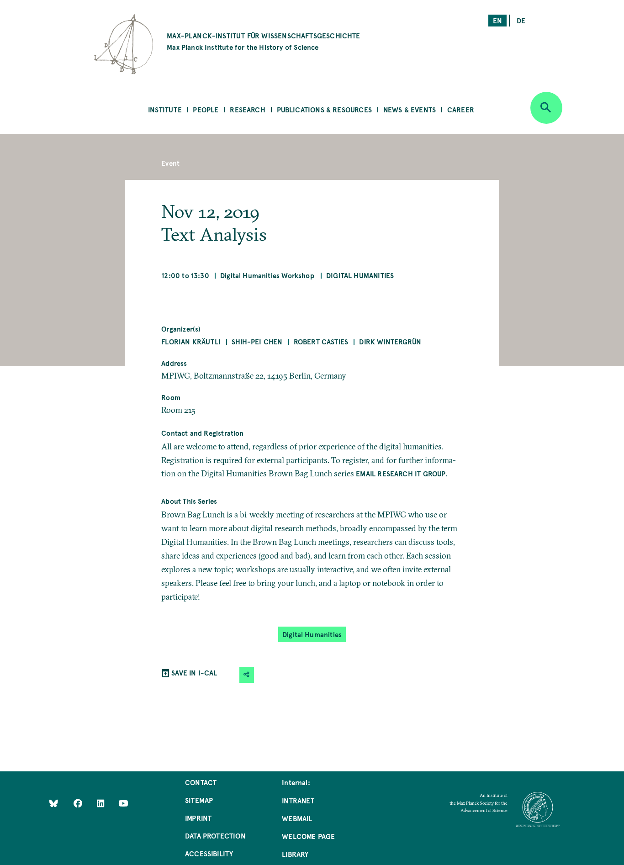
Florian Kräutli (191, 341)
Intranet (298, 800)
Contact (201, 782)
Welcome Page (308, 836)
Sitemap (199, 800)
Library (295, 854)
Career (460, 109)
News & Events (409, 109)
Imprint (198, 818)
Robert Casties (321, 341)
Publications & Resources (324, 109)
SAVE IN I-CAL (194, 672)
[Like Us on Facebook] (79, 803)
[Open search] (546, 108)
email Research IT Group (400, 473)
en (497, 20)
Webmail (297, 818)
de (521, 20)
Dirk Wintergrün (390, 341)
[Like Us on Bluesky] (53, 803)
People (205, 109)
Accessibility (209, 853)
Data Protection (215, 835)
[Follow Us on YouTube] (123, 803)
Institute (165, 109)
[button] (246, 675)
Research (247, 109)
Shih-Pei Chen (257, 341)
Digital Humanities (360, 275)
